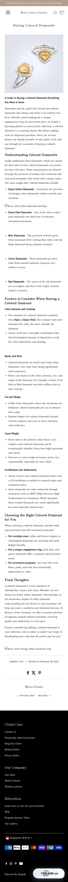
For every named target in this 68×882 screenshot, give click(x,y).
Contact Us (10, 731)
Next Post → (44, 695)
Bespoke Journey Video (17, 817)
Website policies (13, 786)
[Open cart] (61, 12)
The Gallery (11, 823)
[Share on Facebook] (28, 673)
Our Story (10, 774)
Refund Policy (12, 749)
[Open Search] (55, 12)
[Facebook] (6, 864)
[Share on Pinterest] (39, 673)
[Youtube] (21, 864)
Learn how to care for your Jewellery (24, 805)
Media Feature (12, 780)
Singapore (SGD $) (20, 837)
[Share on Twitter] (34, 673)
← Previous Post (25, 695)
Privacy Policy (12, 755)
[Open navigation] (8, 12)
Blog (7, 811)
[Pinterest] (16, 864)
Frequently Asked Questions (20, 737)
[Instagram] (11, 864)
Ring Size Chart (13, 743)
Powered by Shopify (15, 874)
